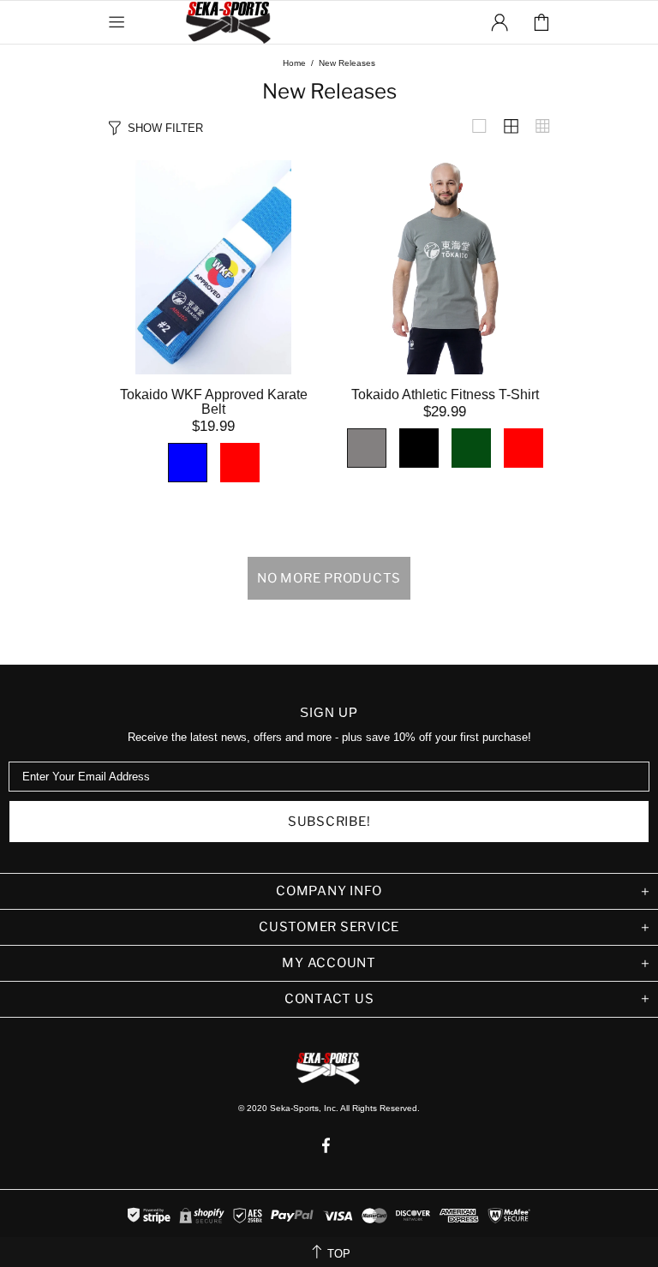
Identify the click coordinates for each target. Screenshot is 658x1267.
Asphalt (366, 448)
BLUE (187, 462)
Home (294, 63)
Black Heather (419, 448)
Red (523, 448)
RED (240, 462)
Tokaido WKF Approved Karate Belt (214, 401)
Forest (471, 448)
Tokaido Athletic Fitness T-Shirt (445, 394)
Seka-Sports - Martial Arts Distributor (229, 22)
